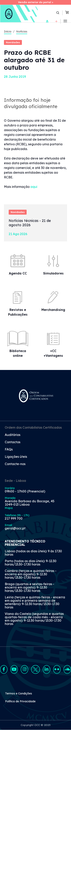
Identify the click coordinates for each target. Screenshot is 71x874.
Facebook (3, 669)
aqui (33, 187)
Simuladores (53, 273)
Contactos (12, 442)
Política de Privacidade (20, 701)
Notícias (21, 31)
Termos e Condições (18, 693)
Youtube (14, 669)
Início (7, 31)
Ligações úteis (16, 457)
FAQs (9, 449)
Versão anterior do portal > (35, 2)
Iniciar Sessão (47, 21)
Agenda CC (18, 273)
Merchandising (53, 310)
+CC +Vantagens (53, 353)
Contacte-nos (15, 464)
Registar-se (56, 21)
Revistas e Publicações (17, 312)
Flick (57, 669)
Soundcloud (67, 669)
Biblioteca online (17, 353)
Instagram (24, 669)
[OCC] (19, 13)
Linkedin (46, 669)
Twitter (35, 669)
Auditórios (12, 435)
